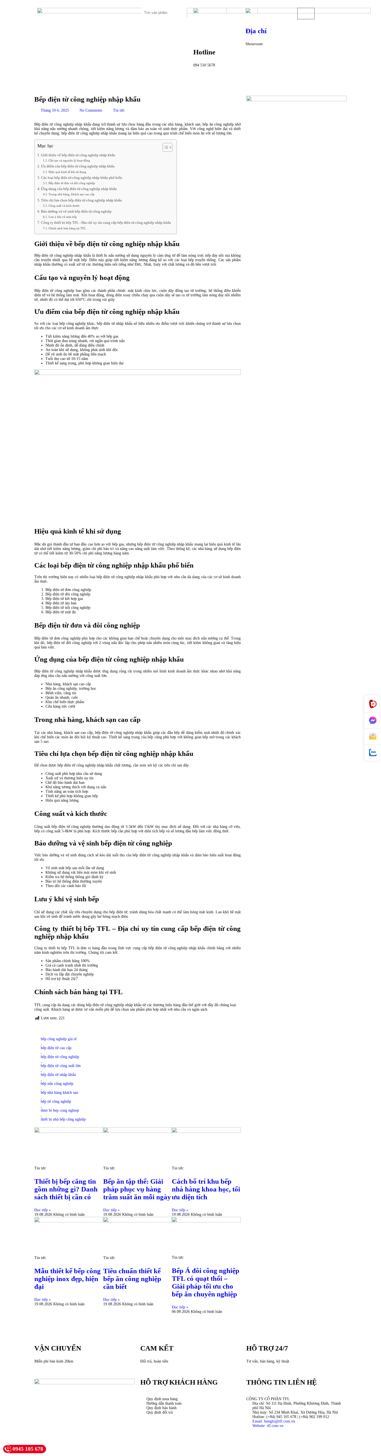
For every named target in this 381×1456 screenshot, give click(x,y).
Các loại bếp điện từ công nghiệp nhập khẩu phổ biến (81, 178)
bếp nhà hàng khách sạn (59, 1092)
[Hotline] (372, 703)
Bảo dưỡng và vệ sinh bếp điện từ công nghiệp (76, 211)
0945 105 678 (28, 1449)
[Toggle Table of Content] (164, 147)
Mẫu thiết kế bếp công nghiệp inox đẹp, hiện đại (67, 1278)
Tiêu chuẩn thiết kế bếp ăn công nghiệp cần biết (132, 1278)
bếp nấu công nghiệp (57, 1084)
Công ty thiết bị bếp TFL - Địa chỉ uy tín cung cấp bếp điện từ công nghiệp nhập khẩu (106, 223)
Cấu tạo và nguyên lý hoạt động (69, 160)
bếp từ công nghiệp (56, 1101)
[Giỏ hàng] (306, 13)
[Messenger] (372, 720)
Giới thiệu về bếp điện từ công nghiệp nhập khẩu (78, 155)
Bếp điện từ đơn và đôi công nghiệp (72, 183)
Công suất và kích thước (64, 205)
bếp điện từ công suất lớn (61, 1066)
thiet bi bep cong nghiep (60, 1110)
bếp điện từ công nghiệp (60, 1057)
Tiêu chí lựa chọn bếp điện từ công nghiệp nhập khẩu (81, 200)
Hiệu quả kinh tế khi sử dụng (67, 172)
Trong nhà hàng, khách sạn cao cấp (72, 194)
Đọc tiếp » (42, 1210)
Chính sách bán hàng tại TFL (67, 228)
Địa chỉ (256, 31)
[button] (112, 10)
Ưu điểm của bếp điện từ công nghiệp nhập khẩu (78, 166)
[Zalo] (372, 753)
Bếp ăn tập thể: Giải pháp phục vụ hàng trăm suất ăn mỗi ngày (137, 1189)
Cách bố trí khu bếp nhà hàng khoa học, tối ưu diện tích (206, 1189)
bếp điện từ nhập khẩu (58, 1075)
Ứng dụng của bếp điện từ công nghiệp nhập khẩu (79, 189)
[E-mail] (372, 737)
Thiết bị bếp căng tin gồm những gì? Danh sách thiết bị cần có (66, 1189)
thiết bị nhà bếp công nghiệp (63, 1119)
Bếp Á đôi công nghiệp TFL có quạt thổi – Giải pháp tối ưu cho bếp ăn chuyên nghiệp (205, 1282)
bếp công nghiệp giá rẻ (59, 1039)
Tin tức (119, 110)
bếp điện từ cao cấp (56, 1048)
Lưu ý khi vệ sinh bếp (63, 216)
